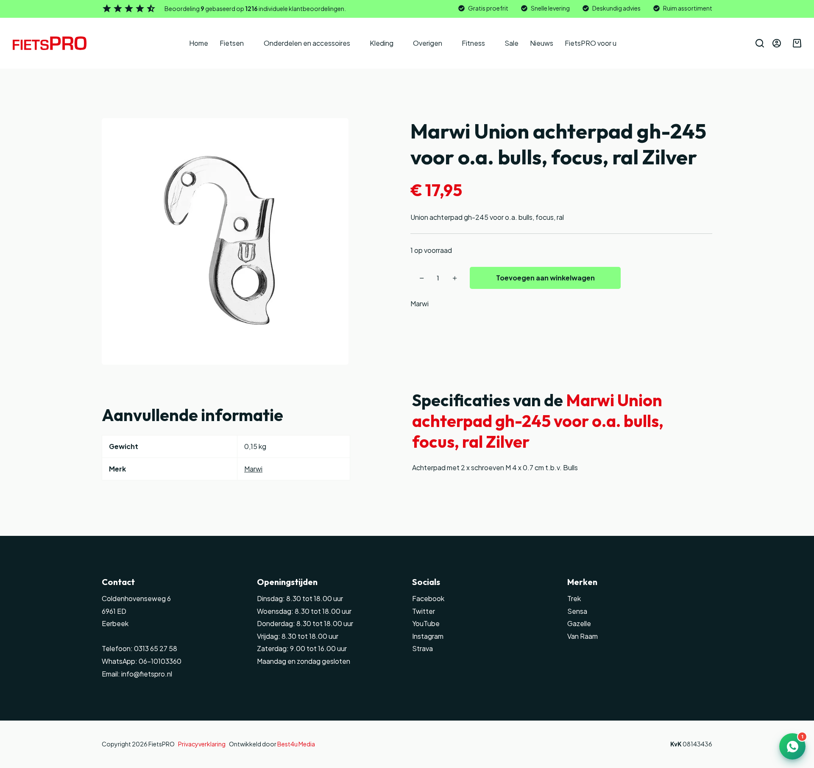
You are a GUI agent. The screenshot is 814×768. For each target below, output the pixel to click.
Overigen (427, 43)
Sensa (577, 611)
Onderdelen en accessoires (307, 43)
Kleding (381, 43)
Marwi (419, 303)
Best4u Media (296, 744)
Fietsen (232, 43)
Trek (574, 598)
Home (198, 43)
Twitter (423, 611)
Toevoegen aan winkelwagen (545, 277)
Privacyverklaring (202, 744)
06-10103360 (160, 661)
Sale (512, 43)
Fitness (473, 43)
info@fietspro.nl (146, 673)
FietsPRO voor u (590, 43)
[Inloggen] (776, 43)
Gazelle (579, 623)
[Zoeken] (759, 43)
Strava (422, 648)
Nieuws (541, 43)
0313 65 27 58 (155, 648)
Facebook (428, 598)
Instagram (427, 636)
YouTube (426, 623)
